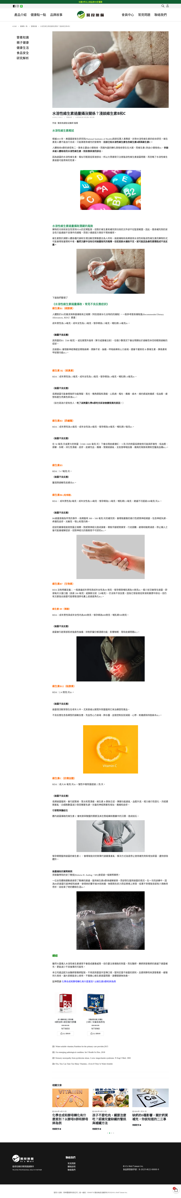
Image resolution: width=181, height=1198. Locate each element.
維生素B (86, 117)
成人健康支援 (62, 1019)
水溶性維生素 (79, 117)
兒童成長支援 (93, 1019)
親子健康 (23, 42)
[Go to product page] (65, 1003)
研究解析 (23, 58)
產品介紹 (20, 15)
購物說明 (71, 1166)
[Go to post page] (70, 1098)
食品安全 (23, 53)
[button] (163, 6)
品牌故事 (56, 15)
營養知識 (69, 117)
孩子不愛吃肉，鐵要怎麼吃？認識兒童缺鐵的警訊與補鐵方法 (69, 1119)
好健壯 (100, 1019)
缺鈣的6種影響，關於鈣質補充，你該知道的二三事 (110, 1117)
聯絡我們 (160, 15)
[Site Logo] (90, 15)
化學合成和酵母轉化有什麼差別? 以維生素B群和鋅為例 (89, 981)
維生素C (92, 117)
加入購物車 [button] (66, 1034)
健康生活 (23, 48)
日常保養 (70, 1019)
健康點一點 (38, 15)
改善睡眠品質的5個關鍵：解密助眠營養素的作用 (150, 1117)
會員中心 (128, 15)
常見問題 (144, 15)
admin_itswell (57, 117)
